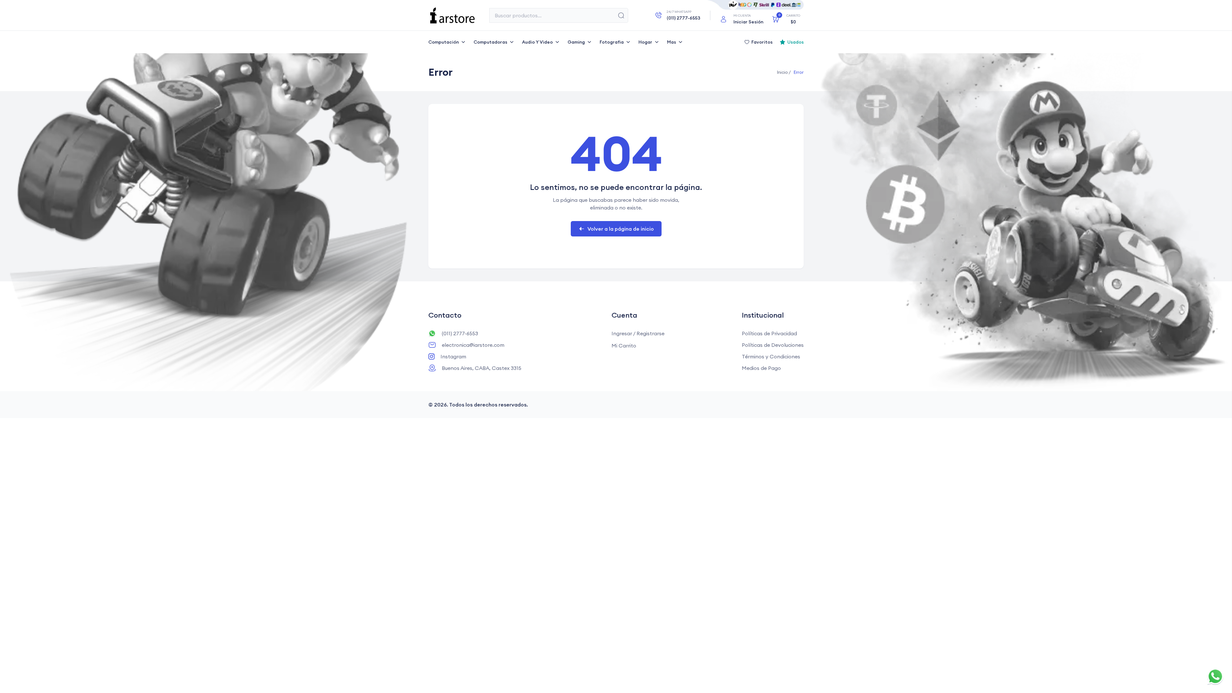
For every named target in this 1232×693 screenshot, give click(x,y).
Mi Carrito (624, 345)
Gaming (576, 42)
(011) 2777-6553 (460, 333)
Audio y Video (537, 42)
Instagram (453, 356)
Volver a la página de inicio (620, 229)
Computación (443, 42)
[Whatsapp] (1215, 676)
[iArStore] (452, 15)
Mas (671, 42)
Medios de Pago (761, 368)
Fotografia (612, 42)
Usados (795, 42)
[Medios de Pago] (755, 5)
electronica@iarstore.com (473, 345)
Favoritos (762, 42)
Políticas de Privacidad (769, 333)
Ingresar (622, 333)
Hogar (645, 42)
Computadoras (490, 42)
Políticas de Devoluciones (773, 345)
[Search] (621, 15)
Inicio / (784, 72)
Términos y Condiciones (771, 356)
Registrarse (650, 333)
